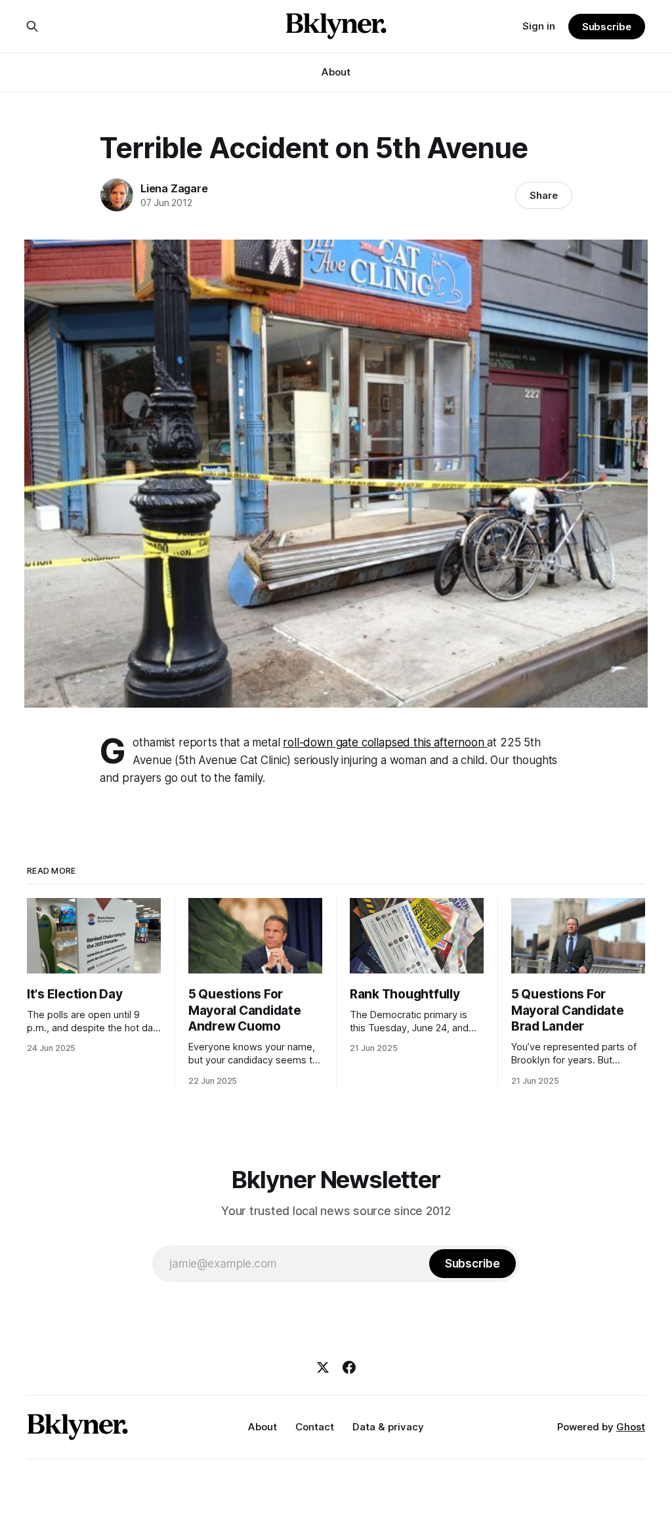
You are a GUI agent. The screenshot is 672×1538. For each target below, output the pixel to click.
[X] (322, 1367)
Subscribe (606, 26)
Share (544, 195)
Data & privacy (388, 1427)
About (336, 72)
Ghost (630, 1427)
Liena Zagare (174, 188)
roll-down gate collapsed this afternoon (385, 742)
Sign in (538, 26)
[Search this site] (32, 26)
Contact (314, 1427)
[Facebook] (349, 1367)
